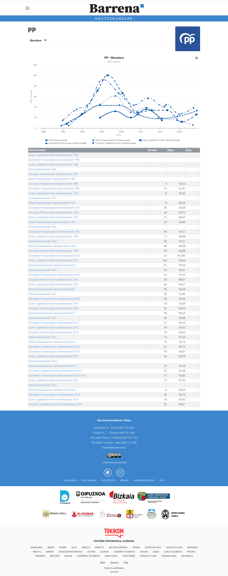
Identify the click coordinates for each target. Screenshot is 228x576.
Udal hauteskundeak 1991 (43, 198)
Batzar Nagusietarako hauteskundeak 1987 (52, 179)
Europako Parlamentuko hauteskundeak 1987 (53, 174)
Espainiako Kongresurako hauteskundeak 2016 (54, 351)
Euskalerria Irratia (70, 551)
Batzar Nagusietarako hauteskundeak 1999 (52, 246)
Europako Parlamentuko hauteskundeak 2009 (53, 308)
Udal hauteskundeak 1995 (43, 226)
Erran (50, 551)
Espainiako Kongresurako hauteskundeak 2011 (54, 322)
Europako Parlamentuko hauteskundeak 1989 (53, 183)
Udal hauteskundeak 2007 (43, 294)
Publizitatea (108, 480)
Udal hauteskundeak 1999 (43, 241)
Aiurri (62, 547)
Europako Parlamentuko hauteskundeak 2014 (53, 332)
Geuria (91, 551)
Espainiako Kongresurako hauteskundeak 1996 (54, 231)
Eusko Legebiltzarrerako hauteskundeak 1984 (53, 155)
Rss (162, 480)
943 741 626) (130, 437)
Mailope (55, 556)
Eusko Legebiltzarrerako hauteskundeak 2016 (53, 356)
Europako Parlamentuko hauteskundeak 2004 (53, 279)
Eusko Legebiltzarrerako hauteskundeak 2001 (53, 260)
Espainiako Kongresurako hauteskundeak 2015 (54, 346)
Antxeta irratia (118, 547)
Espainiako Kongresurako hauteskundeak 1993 (54, 207)
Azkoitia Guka (174, 547)
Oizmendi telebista (88, 556)
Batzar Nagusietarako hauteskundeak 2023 (52, 389)
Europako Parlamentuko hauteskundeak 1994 (53, 212)
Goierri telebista (124, 551)
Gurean (114, 562)
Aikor (50, 547)
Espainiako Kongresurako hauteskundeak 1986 (54, 159)
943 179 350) (126, 427)
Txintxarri (128, 556)
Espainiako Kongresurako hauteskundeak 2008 (54, 298)
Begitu (37, 551)
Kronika (40, 556)
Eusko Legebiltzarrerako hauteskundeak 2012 (53, 327)
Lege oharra (89, 480)
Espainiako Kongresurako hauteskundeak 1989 (54, 188)
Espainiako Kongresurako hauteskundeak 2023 (54, 394)
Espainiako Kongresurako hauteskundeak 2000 (54, 255)
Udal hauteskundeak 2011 (43, 318)
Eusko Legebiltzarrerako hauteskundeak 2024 (53, 399)
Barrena (192, 547)
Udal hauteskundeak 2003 (43, 270)
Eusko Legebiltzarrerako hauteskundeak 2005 (53, 284)
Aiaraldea (36, 547)
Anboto (99, 547)
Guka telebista (173, 551)
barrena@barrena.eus (114, 447)
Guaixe (144, 551)
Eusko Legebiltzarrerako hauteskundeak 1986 (53, 164)
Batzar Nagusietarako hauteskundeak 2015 (52, 341)
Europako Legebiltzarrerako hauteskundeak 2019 (55, 370)
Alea (74, 547)
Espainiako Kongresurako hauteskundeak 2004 (54, 274)
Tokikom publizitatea (114, 568)
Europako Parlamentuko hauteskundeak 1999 (53, 250)
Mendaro (37, 40)
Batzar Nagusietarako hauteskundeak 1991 (52, 202)
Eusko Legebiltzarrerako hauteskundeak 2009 (53, 303)
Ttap (125, 562)
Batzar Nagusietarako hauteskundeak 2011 (52, 313)
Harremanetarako (144, 480)
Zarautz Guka (148, 556)
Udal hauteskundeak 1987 (43, 169)
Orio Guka (111, 556)
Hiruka (191, 551)
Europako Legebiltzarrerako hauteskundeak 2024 (55, 404)
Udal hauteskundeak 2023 (43, 385)
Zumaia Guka (169, 556)
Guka (156, 551)
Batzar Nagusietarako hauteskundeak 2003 (52, 265)
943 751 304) (127, 432)
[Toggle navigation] (27, 8)
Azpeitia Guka (153, 547)
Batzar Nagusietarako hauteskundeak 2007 (52, 289)
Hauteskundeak (114, 18)
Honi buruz (70, 480)
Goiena (104, 551)
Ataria (136, 547)
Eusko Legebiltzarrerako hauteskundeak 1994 (53, 217)
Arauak (124, 480)
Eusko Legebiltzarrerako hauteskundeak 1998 (53, 236)
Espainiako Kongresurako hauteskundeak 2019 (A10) (57, 375)
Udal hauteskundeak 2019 (43, 361)
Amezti (86, 547)
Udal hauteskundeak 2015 (43, 337)
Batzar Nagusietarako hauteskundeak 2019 (52, 365)
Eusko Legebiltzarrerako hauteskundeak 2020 (53, 380)
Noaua (68, 556)
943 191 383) (129, 442)
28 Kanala (187, 556)
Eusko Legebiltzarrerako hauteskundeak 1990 (53, 193)
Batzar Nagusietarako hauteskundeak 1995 (52, 222)
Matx (102, 562)
